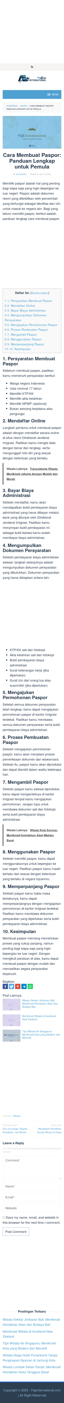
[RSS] (32, 67)
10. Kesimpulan (18, 349)
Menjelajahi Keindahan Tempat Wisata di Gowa (49, 1128)
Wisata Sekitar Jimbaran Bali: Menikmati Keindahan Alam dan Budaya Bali (40, 1003)
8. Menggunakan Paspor (23, 339)
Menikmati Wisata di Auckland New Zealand (39, 1017)
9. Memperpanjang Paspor (24, 344)
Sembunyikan (39, 293)
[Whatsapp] (30, 986)
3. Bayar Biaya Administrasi (25, 310)
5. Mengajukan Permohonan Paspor (31, 324)
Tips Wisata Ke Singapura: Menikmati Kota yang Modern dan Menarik (41, 1034)
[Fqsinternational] (32, 78)
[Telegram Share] (24, 986)
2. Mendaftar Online (20, 305)
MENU (55, 94)
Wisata (16, 1115)
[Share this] (5, 986)
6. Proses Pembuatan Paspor (26, 329)
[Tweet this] (11, 986)
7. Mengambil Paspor (21, 334)
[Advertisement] (32, 31)
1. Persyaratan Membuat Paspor (28, 300)
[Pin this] (17, 986)
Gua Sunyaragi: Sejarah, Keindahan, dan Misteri (15, 1128)
